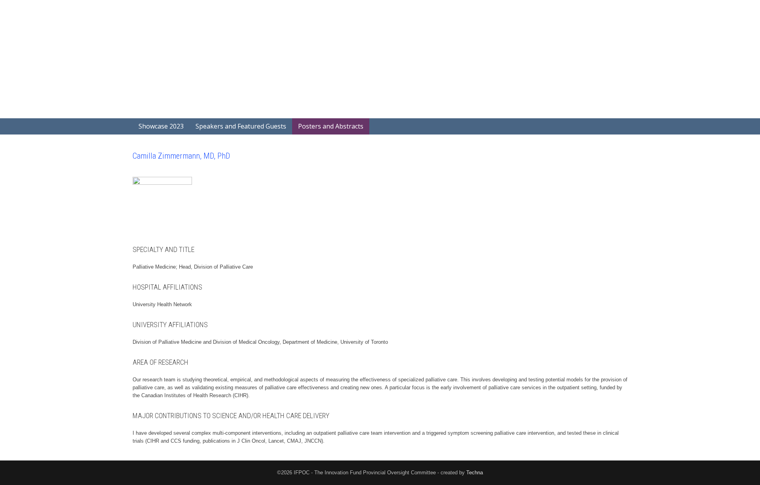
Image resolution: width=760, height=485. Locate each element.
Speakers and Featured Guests (241, 126)
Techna (474, 473)
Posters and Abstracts (330, 126)
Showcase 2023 (161, 126)
